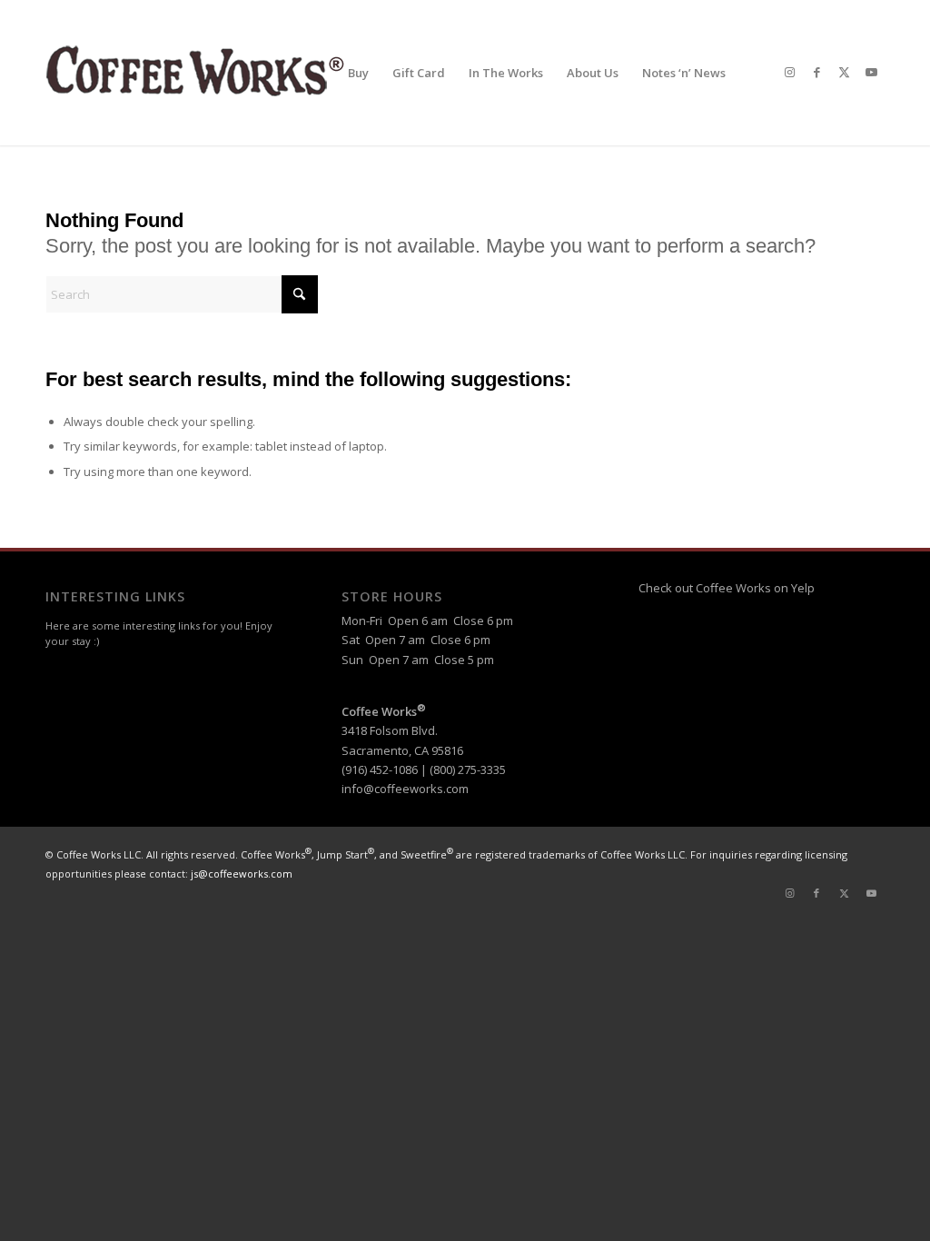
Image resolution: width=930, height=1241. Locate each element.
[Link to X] (843, 71)
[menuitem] (358, 72)
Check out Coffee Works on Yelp (726, 588)
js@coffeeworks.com (241, 873)
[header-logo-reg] (199, 72)
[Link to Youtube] (871, 71)
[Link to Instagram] (789, 71)
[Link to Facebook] (816, 71)
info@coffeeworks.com (405, 788)
